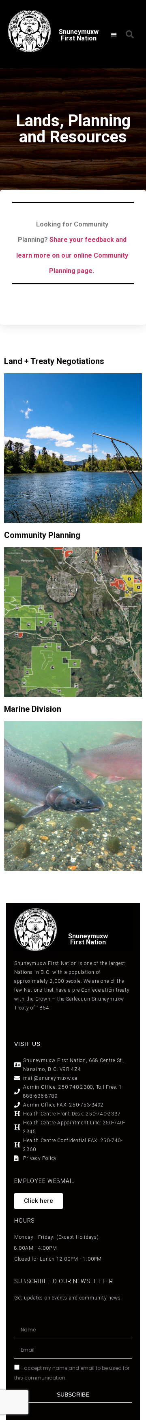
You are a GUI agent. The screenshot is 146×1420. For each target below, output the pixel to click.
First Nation (88, 942)
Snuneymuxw (88, 936)
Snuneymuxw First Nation (79, 35)
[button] (114, 34)
